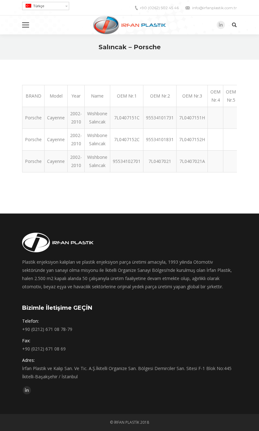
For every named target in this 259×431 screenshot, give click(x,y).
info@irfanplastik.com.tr (214, 7)
